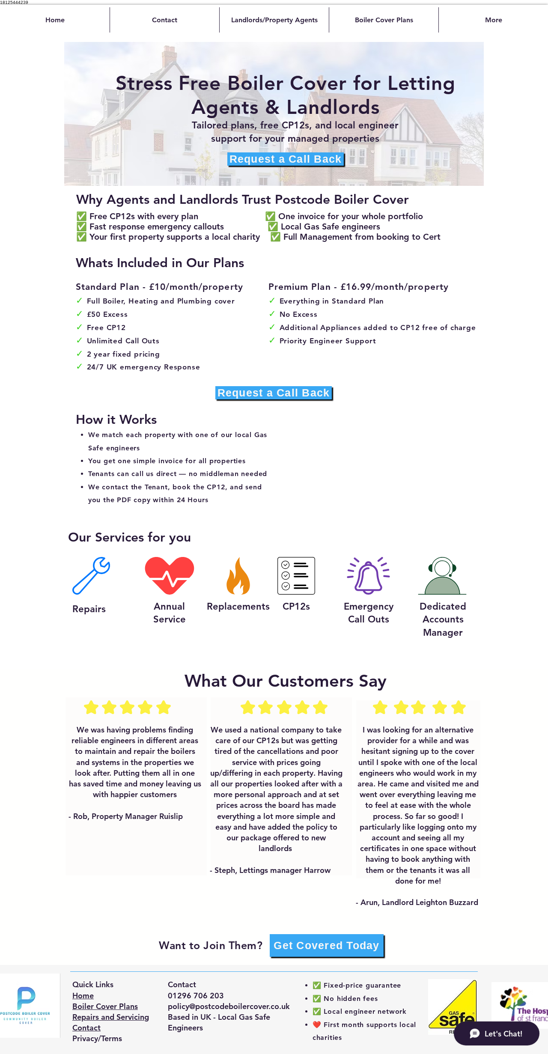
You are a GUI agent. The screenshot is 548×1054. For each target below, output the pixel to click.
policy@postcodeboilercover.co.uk (229, 1006)
